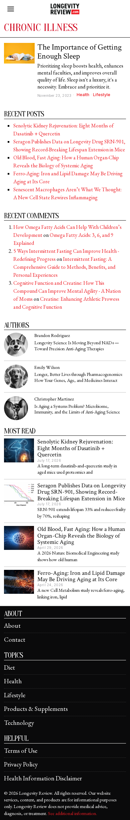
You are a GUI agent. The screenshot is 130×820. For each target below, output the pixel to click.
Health (83, 94)
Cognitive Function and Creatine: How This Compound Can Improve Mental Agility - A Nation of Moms (67, 290)
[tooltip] (16, 345)
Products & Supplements (36, 709)
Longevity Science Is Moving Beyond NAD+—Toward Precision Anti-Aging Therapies (76, 346)
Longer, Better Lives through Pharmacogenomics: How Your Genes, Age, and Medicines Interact (78, 377)
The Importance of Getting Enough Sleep (79, 52)
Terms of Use (20, 750)
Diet (9, 667)
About (12, 625)
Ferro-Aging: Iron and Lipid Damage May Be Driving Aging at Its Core (81, 576)
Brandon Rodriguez (52, 335)
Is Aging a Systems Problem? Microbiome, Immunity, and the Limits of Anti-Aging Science (77, 409)
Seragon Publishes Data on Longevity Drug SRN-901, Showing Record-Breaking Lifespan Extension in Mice (81, 492)
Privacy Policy (21, 764)
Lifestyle (101, 94)
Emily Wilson (47, 367)
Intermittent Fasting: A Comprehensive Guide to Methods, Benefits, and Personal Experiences (64, 266)
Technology (19, 723)
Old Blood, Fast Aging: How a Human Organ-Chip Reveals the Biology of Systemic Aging (81, 535)
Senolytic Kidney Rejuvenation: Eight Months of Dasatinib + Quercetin (75, 448)
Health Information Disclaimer (43, 778)
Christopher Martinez (54, 399)
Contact (14, 639)
